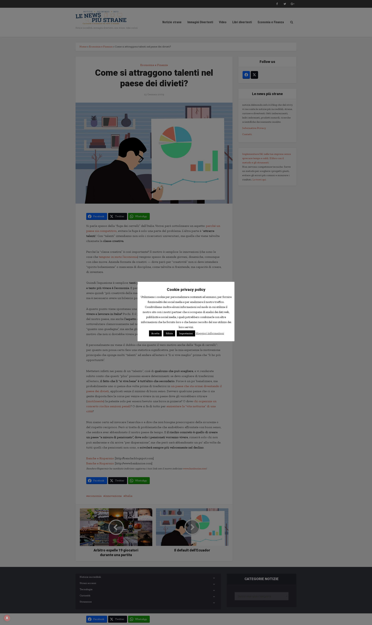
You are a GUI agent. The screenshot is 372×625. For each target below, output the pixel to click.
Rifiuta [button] (169, 333)
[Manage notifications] (7, 618)
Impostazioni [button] (186, 333)
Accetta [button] (155, 333)
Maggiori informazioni (210, 333)
